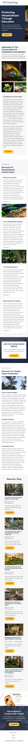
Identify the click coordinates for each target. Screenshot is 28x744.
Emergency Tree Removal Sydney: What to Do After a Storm (13, 603)
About (13, 735)
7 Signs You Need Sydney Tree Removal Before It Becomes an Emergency (14, 671)
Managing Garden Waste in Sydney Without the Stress (13, 638)
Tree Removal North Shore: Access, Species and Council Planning (13, 568)
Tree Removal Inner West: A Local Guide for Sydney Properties (13, 533)
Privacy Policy (13, 732)
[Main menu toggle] (24, 2)
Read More (10, 512)
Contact (13, 737)
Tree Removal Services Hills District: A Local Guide (13, 498)
